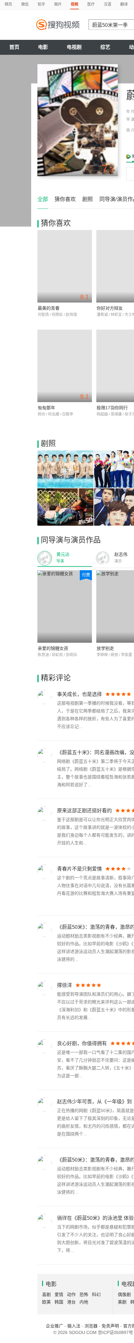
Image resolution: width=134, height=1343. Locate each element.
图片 (58, 4)
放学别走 (105, 648)
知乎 (41, 4)
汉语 (107, 4)
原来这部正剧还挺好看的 (84, 810)
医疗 (91, 4)
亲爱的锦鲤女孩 (53, 648)
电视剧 (74, 47)
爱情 (59, 1294)
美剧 (122, 1301)
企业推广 (54, 1325)
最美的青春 (49, 308)
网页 (8, 4)
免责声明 (110, 1325)
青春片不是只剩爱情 (79, 868)
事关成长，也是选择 (79, 694)
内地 (83, 1301)
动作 (71, 1294)
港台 (71, 1301)
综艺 (105, 47)
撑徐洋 (64, 985)
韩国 (59, 1301)
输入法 (73, 1325)
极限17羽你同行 (112, 407)
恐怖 (83, 1294)
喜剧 (46, 1294)
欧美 (46, 1301)
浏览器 (91, 1325)
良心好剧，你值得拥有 (82, 1043)
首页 (14, 47)
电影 (43, 47)
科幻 (96, 1294)
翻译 (124, 4)
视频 (74, 4)
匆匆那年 (46, 407)
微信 (25, 4)
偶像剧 (124, 1294)
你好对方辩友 (110, 308)
